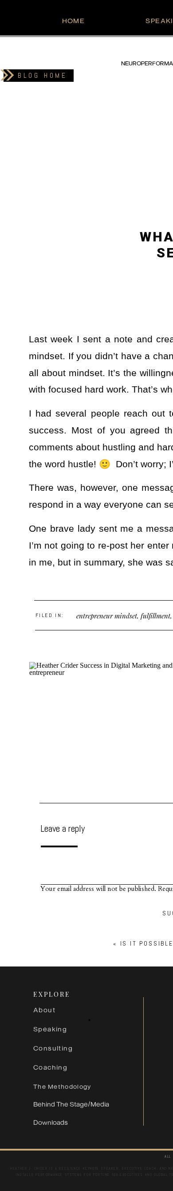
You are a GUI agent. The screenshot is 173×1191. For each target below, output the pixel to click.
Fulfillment (155, 615)
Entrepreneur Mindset (106, 615)
